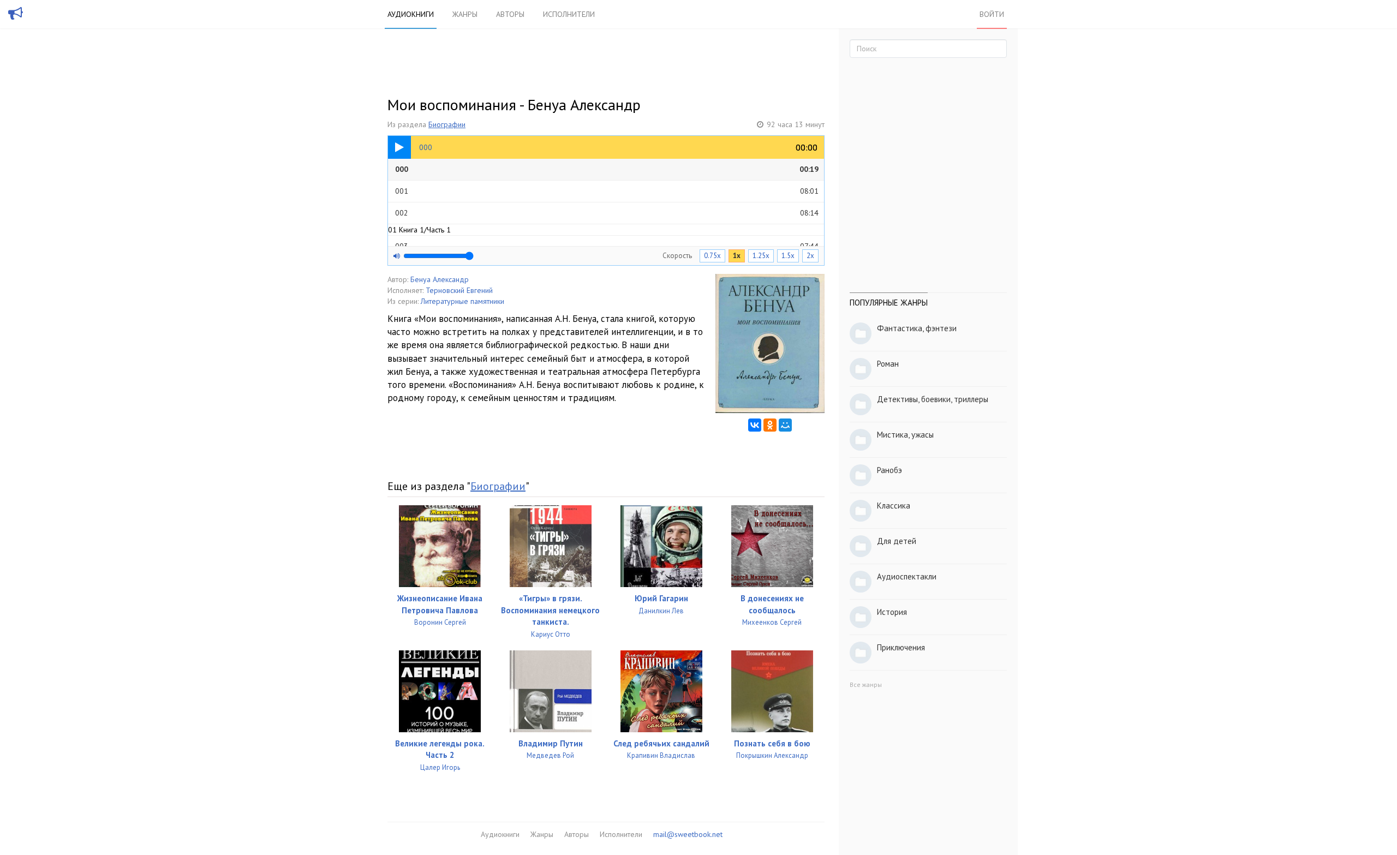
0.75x (712, 255)
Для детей (896, 541)
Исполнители (569, 14)
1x (737, 255)
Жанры (464, 14)
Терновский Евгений (459, 290)
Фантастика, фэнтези (917, 328)
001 (607, 191)
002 (607, 213)
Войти (992, 14)
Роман (888, 363)
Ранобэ (889, 470)
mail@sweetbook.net (688, 834)
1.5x (788, 255)
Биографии (446, 124)
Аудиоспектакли (906, 576)
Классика (893, 505)
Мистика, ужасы (905, 434)
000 (607, 169)
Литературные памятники (462, 301)
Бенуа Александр (439, 279)
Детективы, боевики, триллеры (932, 399)
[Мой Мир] (785, 425)
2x (810, 255)
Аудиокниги (410, 14)
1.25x (761, 255)
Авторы (510, 14)
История (892, 612)
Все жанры (866, 684)
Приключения (901, 647)
